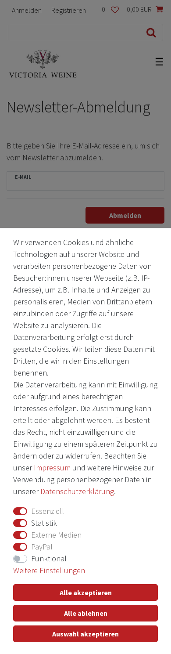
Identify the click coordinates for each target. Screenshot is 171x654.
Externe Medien (56, 535)
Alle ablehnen (85, 613)
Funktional (49, 558)
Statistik (44, 523)
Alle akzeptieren (86, 592)
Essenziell (47, 511)
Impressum (52, 467)
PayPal (42, 547)
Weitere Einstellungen (49, 570)
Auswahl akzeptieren (85, 633)
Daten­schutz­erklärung (77, 491)
